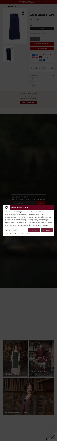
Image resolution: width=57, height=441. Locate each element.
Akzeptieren (46, 230)
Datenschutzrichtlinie (9, 228)
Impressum (17, 228)
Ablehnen (34, 230)
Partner (15, 230)
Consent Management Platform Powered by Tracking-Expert (18, 233)
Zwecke (8, 230)
